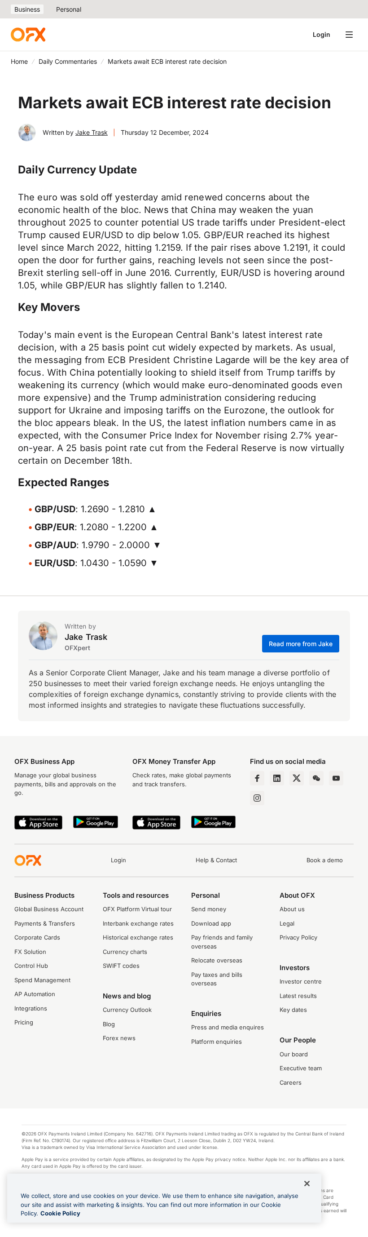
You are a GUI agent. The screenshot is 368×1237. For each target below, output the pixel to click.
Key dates (293, 1009)
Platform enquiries (216, 1041)
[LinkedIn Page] (277, 778)
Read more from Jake (301, 643)
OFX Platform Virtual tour (137, 909)
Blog (109, 1024)
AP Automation (34, 994)
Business (27, 9)
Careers (291, 1082)
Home (19, 61)
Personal (68, 9)
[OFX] (28, 34)
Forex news (119, 1038)
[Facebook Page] (257, 778)
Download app (211, 923)
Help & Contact (216, 860)
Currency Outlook (127, 1009)
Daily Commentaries (68, 61)
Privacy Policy (298, 937)
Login (321, 34)
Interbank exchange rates (138, 923)
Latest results (298, 995)
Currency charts (125, 951)
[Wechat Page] (316, 778)
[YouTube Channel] (336, 778)
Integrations (30, 1008)
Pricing (23, 1022)
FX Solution (30, 951)
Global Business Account (48, 909)
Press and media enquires (227, 1027)
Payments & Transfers (44, 923)
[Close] (307, 1183)
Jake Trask (91, 132)
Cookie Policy (60, 1213)
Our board (294, 1054)
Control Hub (31, 965)
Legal (287, 923)
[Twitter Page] (296, 778)
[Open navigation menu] (349, 35)
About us (292, 909)
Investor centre (301, 981)
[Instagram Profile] (257, 798)
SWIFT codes (121, 965)
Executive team (301, 1068)
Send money (208, 909)
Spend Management (42, 980)
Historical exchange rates (138, 937)
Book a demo (325, 860)
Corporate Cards (37, 937)
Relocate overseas (216, 960)
